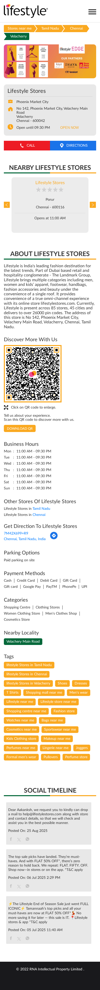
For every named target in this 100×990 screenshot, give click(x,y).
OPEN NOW (69, 128)
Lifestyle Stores (50, 183)
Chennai (76, 28)
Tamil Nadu (50, 28)
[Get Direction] (54, 538)
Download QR (20, 428)
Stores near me (20, 28)
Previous (8, 205)
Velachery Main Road (23, 641)
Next (92, 205)
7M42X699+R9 (16, 533)
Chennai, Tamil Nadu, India (25, 539)
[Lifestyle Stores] (26, 11)
